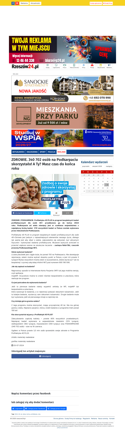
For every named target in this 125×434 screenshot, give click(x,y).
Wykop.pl (56, 215)
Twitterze (42, 213)
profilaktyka (34, 414)
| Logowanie (18, 408)
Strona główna (58, 418)
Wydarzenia (101, 67)
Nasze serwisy (103, 418)
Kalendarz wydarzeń (94, 162)
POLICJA (51, 152)
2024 (16, 414)
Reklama (24, 3)
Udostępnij (46, 356)
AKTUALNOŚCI (18, 152)
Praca (64, 67)
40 (19, 414)
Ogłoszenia (56, 67)
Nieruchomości (74, 67)
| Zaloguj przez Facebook (36, 408)
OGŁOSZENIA (32, 152)
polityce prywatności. (62, 427)
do (21, 414)
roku (39, 414)
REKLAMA (62, 152)
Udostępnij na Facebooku (23, 213)
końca (28, 414)
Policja (92, 67)
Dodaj (47, 67)
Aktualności (35, 3)
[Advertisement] (62, 21)
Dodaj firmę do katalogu (73, 418)
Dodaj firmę (108, 3)
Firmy (83, 67)
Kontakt (112, 418)
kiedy (24, 414)
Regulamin (86, 418)
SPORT (43, 152)
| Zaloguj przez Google (57, 408)
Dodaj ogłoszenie (95, 3)
